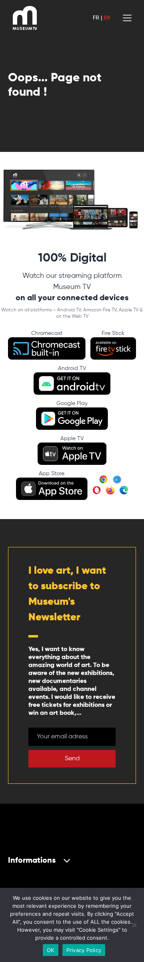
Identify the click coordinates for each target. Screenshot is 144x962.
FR (96, 18)
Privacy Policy (84, 950)
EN (107, 18)
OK (50, 950)
